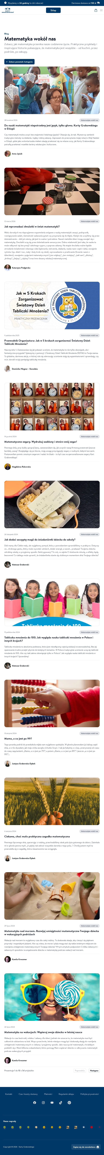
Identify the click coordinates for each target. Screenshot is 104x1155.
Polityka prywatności (89, 1093)
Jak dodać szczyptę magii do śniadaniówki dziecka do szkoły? (39, 539)
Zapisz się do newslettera (84, 1146)
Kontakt (8, 1093)
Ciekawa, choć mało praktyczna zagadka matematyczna (37, 836)
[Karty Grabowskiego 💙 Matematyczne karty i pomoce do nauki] (8, 10)
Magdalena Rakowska (21, 466)
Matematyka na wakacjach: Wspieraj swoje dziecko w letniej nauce (43, 1032)
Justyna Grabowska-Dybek (23, 763)
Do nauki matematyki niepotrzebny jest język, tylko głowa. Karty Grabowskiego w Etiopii (51, 127)
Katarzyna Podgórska (21, 267)
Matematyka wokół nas (89, 120)
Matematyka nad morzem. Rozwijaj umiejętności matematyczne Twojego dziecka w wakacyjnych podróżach (51, 932)
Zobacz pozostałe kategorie (19, 61)
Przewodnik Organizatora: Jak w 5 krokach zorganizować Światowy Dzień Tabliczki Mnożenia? (47, 342)
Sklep (53, 10)
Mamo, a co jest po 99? (18, 738)
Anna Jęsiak (17, 153)
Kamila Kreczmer (19, 959)
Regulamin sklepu (66, 1093)
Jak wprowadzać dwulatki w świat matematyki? (32, 226)
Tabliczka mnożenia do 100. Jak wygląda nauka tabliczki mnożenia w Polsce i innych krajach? (48, 639)
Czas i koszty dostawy (28, 1093)
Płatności (48, 1093)
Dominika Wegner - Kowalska (25, 368)
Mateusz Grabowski (20, 564)
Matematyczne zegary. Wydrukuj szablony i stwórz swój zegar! (40, 442)
